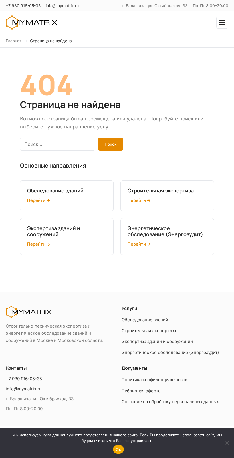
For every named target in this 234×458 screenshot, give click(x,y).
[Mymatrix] (31, 22)
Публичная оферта (141, 390)
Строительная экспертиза (149, 330)
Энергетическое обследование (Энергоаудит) (170, 352)
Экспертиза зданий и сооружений (157, 341)
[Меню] (222, 23)
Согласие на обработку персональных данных (170, 401)
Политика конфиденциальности (155, 379)
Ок (118, 449)
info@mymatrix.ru (62, 5)
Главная (14, 40)
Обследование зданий (145, 319)
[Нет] (227, 443)
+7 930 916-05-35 (23, 5)
